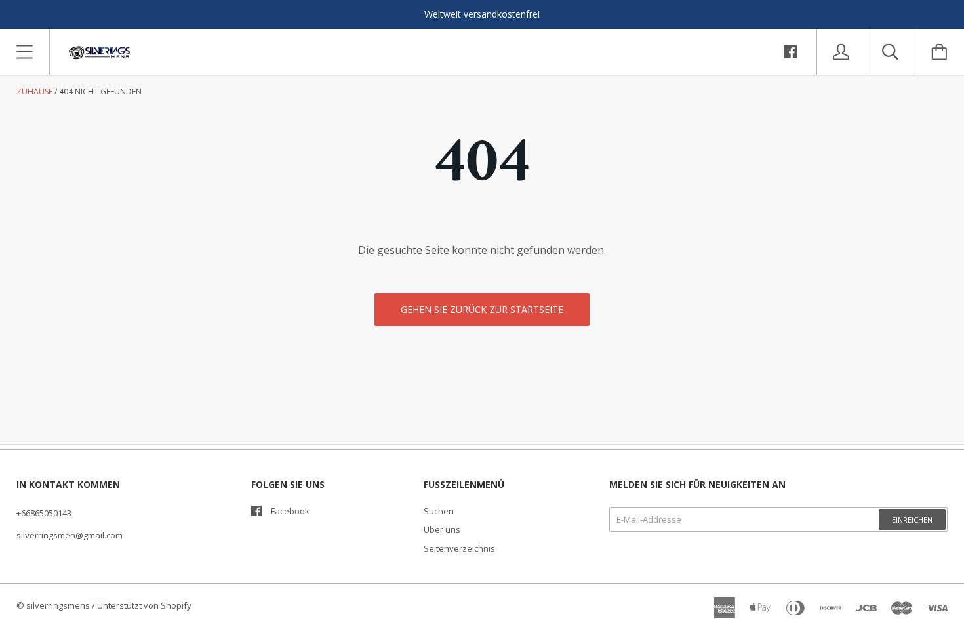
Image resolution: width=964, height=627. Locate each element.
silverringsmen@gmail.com (69, 535)
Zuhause (34, 91)
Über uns (442, 529)
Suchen (439, 511)
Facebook (290, 511)
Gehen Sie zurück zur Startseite (482, 309)
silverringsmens (58, 605)
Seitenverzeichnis (459, 548)
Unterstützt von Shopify (144, 605)
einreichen (912, 520)
